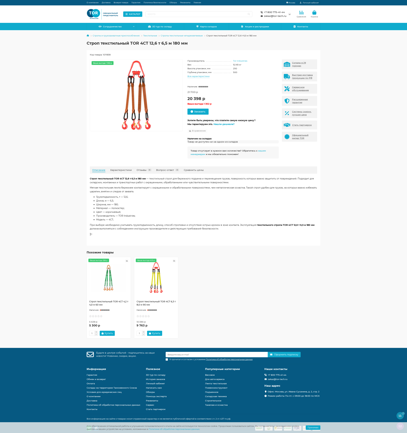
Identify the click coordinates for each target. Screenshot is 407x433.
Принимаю (313, 427)
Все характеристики (198, 76)
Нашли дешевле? (224, 124)
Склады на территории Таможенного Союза (112, 387)
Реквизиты (185, 2)
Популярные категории (222, 369)
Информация (96, 369)
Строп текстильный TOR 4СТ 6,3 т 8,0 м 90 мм (156, 303)
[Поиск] (249, 14)
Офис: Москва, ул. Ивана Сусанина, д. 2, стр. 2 (293, 391)
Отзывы (143, 169)
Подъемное (211, 392)
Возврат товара (121, 2)
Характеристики (121, 169)
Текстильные (150, 35)
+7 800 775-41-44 (274, 12)
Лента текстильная (216, 383)
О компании (93, 2)
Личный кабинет (155, 383)
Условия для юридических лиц (104, 392)
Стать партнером (156, 409)
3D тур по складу (162, 26)
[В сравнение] (127, 261)
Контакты (302, 26)
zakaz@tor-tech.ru (275, 15)
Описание (98, 169)
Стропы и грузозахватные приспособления (116, 35)
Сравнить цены (194, 169)
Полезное (153, 369)
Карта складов (208, 26)
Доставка (106, 2)
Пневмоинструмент (216, 387)
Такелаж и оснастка (216, 405)
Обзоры (173, 2)
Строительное (213, 400)
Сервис (150, 405)
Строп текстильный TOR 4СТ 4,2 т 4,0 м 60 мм (108, 303)
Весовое (210, 375)
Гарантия (135, 2)
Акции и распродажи (257, 26)
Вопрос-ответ (167, 169)
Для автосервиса (214, 379)
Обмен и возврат (96, 379)
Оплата (91, 383)
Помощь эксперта (156, 396)
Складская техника (216, 396)
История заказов (155, 379)
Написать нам (154, 387)
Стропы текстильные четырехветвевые (182, 35)
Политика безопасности (155, 2)
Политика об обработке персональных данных (113, 405)
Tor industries (240, 61)
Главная (197, 2)
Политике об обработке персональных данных (174, 429)
